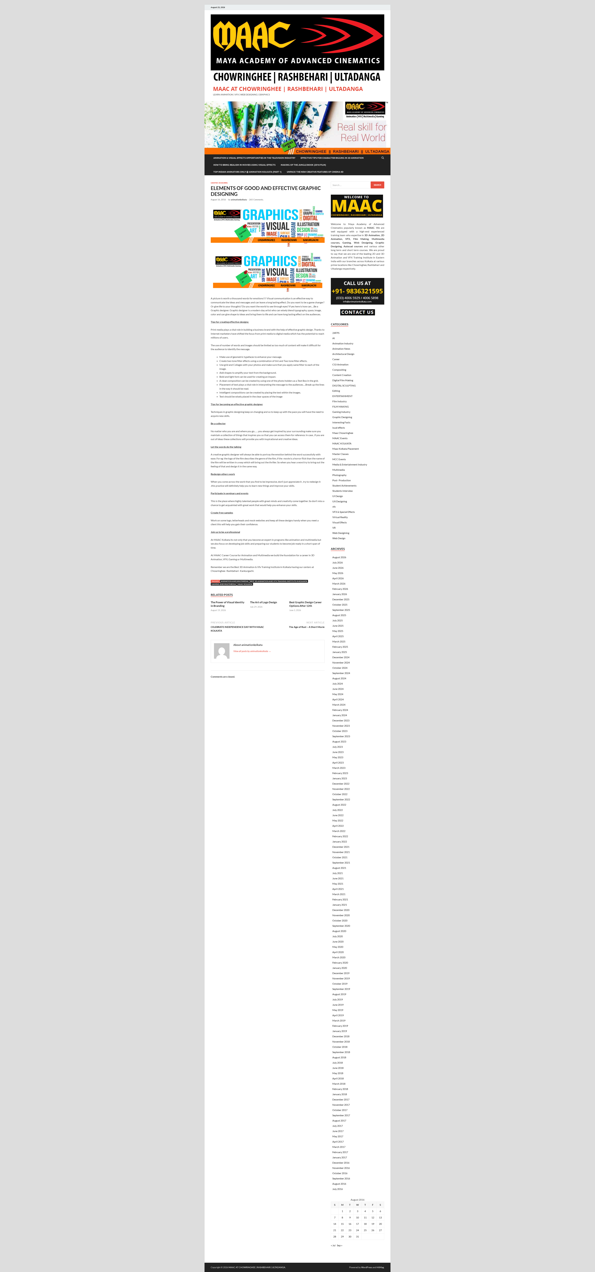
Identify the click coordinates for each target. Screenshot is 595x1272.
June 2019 (338, 1004)
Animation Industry (342, 343)
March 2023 (338, 767)
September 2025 (341, 609)
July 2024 (337, 683)
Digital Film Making (342, 380)
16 (349, 1223)
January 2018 (339, 1094)
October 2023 (339, 730)
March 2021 (338, 894)
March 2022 (338, 830)
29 (342, 1236)
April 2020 (338, 952)
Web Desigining (340, 532)
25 (365, 1230)
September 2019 (341, 988)
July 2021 (337, 873)
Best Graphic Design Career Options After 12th (305, 604)
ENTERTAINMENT (342, 396)
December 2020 (340, 909)
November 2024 (341, 662)
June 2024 (338, 688)
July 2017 (337, 1125)
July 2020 (337, 936)
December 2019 (340, 973)
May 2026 (337, 573)
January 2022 (339, 841)
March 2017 (338, 1146)
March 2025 (338, 641)
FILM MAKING (340, 406)
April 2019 (338, 1015)
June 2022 (338, 815)
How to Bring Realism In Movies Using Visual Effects (244, 165)
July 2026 (337, 562)
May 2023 (337, 757)
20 (380, 1223)
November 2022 (341, 788)
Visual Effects (339, 522)
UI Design (337, 496)
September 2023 (341, 736)
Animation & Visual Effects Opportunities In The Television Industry (254, 158)
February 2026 (340, 588)
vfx (334, 506)
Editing (336, 390)
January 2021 (339, 904)
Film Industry (339, 401)
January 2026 (339, 594)
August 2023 (339, 741)
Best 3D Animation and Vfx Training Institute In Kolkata (278, 581)
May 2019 (337, 1009)
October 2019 (339, 983)
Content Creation (341, 374)
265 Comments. (256, 199)
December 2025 (340, 599)
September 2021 (341, 862)
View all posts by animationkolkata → (252, 651)
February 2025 (340, 646)
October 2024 (339, 667)
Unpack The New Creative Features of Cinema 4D (315, 172)
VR (334, 527)
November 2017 (341, 1104)
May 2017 (337, 1136)
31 (357, 1236)
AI (333, 338)
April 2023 (338, 762)
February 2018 (340, 1088)
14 (334, 1223)
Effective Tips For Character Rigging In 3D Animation (332, 158)
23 (349, 1230)
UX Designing (339, 501)
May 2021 (337, 883)
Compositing (339, 369)
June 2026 (338, 567)
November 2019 (341, 978)
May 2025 (337, 630)
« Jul (333, 1245)
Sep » (339, 1245)
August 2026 (339, 557)
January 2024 (339, 715)
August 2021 (339, 867)
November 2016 (341, 1167)
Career (336, 359)
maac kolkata (245, 584)
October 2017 (339, 1109)
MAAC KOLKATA (341, 443)
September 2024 (341, 673)
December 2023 (340, 720)
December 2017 (340, 1099)
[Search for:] (357, 184)
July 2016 (337, 1188)
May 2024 (337, 694)
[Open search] (382, 157)
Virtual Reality (340, 517)
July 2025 (337, 620)
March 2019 (338, 1020)
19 (372, 1223)
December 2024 (340, 657)
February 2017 (340, 1152)
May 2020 (337, 946)
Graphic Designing (219, 183)
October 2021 (339, 857)
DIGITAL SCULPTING (344, 385)
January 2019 (339, 1031)
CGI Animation (340, 364)
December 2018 (340, 1036)
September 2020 (341, 925)
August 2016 (339, 1183)
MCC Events (339, 459)
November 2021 (341, 852)
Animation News (341, 348)
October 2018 (339, 1046)
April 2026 (338, 578)
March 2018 (338, 1083)
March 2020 (338, 957)
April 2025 (338, 636)
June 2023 (338, 752)
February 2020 (340, 962)
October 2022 (339, 794)
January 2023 (339, 778)
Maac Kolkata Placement (345, 448)
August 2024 (339, 678)
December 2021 (340, 846)
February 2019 (340, 1025)
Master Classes (340, 453)
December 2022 (340, 783)
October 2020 (339, 920)
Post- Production (341, 480)
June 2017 (338, 1131)
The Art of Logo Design (263, 602)
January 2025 (339, 651)
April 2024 (338, 699)
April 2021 (338, 888)
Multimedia (338, 469)
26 (372, 1230)
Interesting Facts (341, 422)
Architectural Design (343, 353)
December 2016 (340, 1162)
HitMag (380, 1267)
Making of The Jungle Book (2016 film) (303, 165)
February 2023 (340, 773)
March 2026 (338, 583)
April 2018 (338, 1078)
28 (334, 1236)
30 (349, 1236)
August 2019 (339, 994)
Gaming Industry (341, 411)
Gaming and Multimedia (224, 584)
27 (380, 1230)
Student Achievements (344, 485)
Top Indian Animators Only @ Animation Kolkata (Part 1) (247, 172)
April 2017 (338, 1141)
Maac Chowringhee (342, 432)
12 (372, 1217)
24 (357, 1230)
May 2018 (337, 1073)
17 (357, 1223)
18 (365, 1223)
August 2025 (339, 615)
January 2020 (339, 967)
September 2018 (341, 1052)
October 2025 (339, 604)
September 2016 (341, 1178)
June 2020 (338, 941)
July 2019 (337, 999)
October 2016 (339, 1173)
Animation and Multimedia (234, 581)
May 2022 (337, 820)
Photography (339, 474)
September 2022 (341, 799)
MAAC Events (340, 438)
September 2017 (341, 1115)
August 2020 (339, 930)
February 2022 (340, 836)
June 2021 (338, 878)
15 (342, 1223)
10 (357, 1217)
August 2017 (339, 1120)
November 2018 (341, 1041)
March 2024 (338, 704)
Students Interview (342, 490)
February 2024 (340, 709)
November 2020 (341, 915)
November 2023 (341, 725)
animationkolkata (239, 199)
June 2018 (338, 1067)
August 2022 (339, 804)
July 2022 (337, 809)
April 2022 (338, 825)
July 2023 (337, 746)
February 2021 (340, 899)
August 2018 (339, 1057)
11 (365, 1217)
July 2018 (337, 1062)
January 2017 (339, 1157)
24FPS (335, 332)
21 (334, 1230)
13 (380, 1217)
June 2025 (338, 625)
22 (342, 1230)
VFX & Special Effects (343, 511)
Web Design (338, 538)
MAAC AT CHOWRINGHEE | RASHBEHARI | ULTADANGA (288, 89)
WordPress (366, 1267)
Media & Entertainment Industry (349, 464)
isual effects (338, 427)
